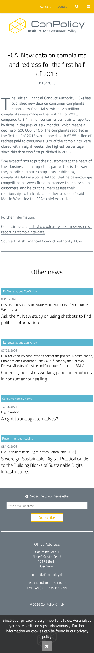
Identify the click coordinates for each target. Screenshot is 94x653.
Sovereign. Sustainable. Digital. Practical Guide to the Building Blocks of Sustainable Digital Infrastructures (44, 462)
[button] (44, 6)
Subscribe (47, 517)
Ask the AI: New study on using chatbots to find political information (46, 314)
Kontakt (45, 6)
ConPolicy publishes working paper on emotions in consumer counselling (47, 368)
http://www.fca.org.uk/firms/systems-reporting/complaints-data (46, 229)
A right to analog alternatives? (29, 416)
